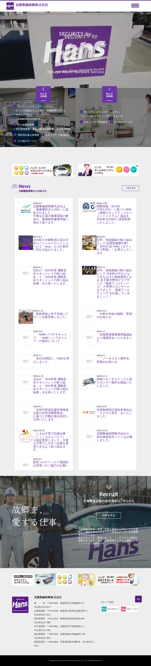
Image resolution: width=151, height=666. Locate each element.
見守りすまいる (114, 116)
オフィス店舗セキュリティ (30, 111)
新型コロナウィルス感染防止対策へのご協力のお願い (51, 464)
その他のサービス (27, 141)
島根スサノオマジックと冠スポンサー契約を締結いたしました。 (114, 382)
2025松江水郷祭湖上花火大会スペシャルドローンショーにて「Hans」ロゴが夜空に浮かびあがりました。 (51, 245)
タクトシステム (29, 117)
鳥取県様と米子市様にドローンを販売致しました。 (51, 316)
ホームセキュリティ (92, 116)
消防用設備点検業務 (28, 135)
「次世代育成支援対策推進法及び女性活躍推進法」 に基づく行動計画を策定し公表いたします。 (51, 415)
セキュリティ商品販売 (57, 135)
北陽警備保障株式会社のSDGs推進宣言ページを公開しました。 (114, 437)
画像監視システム (56, 111)
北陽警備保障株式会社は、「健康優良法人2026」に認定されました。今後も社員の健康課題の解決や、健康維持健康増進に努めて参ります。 (51, 214)
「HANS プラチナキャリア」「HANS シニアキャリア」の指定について (50, 338)
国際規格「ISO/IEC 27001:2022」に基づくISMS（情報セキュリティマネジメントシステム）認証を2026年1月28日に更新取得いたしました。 (114, 214)
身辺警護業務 (63, 129)
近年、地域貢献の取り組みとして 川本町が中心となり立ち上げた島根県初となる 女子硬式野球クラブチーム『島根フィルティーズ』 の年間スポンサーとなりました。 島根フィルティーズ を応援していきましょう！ (114, 283)
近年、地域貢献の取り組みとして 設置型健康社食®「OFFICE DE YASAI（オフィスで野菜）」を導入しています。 (114, 247)
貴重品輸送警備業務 (43, 129)
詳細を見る (108, 515)
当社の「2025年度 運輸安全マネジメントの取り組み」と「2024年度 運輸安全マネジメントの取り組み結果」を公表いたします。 (51, 277)
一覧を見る (130, 188)
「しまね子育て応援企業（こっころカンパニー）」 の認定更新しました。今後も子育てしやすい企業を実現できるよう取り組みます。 (51, 442)
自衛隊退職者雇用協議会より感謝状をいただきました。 (114, 338)
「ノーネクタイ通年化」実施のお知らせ (114, 360)
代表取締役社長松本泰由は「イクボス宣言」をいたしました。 (114, 413)
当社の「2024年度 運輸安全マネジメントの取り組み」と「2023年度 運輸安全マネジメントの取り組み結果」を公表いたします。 (51, 386)
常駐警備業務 (23, 129)
